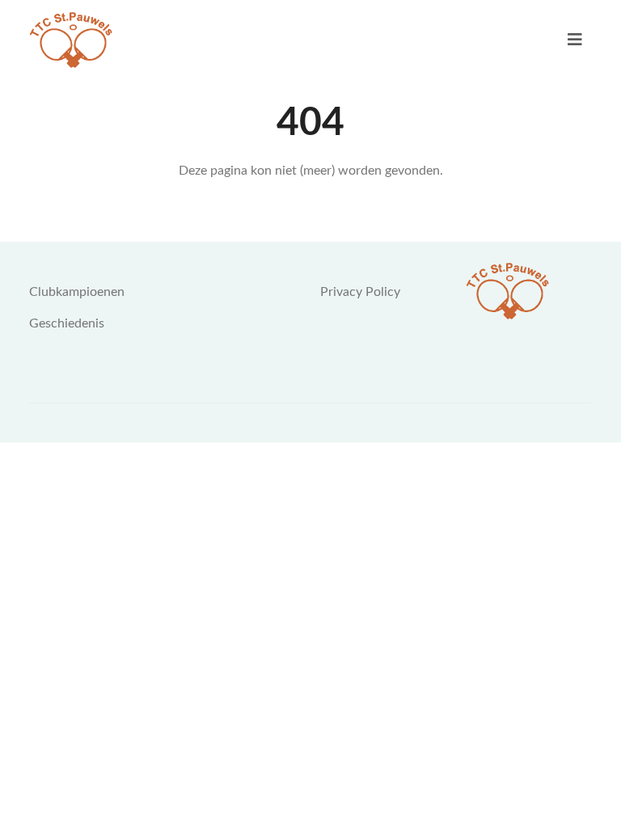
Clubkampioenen (77, 291)
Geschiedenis (66, 323)
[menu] (575, 40)
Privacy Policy (360, 291)
